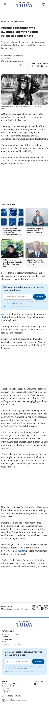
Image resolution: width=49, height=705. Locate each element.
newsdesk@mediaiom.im (16, 700)
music (12, 117)
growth (34, 135)
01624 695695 (15, 696)
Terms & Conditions (10, 634)
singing (4, 317)
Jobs (4, 642)
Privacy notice (17, 303)
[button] (5, 4)
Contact (5, 637)
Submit (39, 296)
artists (21, 551)
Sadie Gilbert (8, 55)
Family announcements (11, 644)
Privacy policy (7, 639)
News (3, 21)
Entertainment (17, 21)
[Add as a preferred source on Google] (25, 65)
